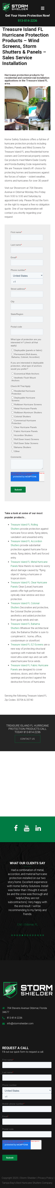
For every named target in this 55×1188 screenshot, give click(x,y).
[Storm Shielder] (15, 7)
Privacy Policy (45, 1177)
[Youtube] (26, 829)
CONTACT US (27, 739)
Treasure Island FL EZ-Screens (27, 644)
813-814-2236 (27, 18)
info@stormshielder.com (20, 1023)
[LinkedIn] (38, 829)
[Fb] (16, 829)
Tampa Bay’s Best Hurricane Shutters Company (27, 1182)
